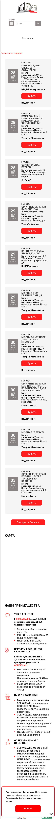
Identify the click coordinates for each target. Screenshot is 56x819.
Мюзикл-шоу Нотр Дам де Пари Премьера (33, 339)
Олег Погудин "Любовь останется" (30, 68)
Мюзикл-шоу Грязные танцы (31, 294)
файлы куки (28, 792)
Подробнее (27, 103)
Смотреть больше (28, 522)
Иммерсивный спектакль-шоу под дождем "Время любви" (31, 119)
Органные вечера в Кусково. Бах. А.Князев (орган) (33, 209)
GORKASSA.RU (23, 619)
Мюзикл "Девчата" (33, 432)
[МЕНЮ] (11, 23)
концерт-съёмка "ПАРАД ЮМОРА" (32, 252)
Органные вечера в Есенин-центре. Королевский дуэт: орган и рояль (34, 387)
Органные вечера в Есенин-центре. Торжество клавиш (33, 477)
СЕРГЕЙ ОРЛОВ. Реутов (30, 166)
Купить (31, 95)
